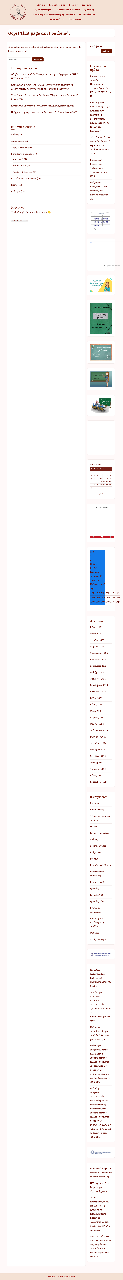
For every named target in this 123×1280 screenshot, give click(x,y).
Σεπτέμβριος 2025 (99, 685)
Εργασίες (89, 10)
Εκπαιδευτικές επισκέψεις (23, 179)
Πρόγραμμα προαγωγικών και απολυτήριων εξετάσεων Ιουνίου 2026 (44, 112)
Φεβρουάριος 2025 (99, 731)
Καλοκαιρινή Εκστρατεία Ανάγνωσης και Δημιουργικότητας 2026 (42, 106)
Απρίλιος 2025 (97, 718)
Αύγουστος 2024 (98, 769)
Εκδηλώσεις (95, 852)
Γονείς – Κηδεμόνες (22, 172)
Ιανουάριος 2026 (98, 660)
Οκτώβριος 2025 (98, 679)
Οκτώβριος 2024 (98, 756)
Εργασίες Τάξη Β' (98, 895)
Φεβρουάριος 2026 (99, 653)
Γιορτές (14, 185)
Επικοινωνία (75, 19)
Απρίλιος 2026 (97, 640)
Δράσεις (73, 5)
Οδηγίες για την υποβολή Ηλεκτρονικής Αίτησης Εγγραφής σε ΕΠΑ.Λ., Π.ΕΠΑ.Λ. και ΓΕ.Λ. (100, 86)
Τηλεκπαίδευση (87, 15)
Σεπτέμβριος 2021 (98, 782)
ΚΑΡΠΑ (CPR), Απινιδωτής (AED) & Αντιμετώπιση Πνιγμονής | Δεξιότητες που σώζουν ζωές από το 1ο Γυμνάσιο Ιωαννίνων (42, 87)
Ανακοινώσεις (57, 19)
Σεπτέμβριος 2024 (99, 763)
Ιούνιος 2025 (96, 705)
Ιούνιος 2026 (96, 627)
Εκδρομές (15, 192)
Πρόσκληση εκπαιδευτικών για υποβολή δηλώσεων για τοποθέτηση (99, 1033)
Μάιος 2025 (95, 711)
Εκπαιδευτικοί (19, 166)
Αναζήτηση (96, 47)
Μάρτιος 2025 (97, 724)
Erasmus (86, 5)
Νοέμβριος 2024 (98, 750)
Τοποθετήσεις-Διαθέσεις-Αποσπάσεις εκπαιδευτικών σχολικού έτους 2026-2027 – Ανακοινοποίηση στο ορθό (100, 1007)
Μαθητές (17, 159)
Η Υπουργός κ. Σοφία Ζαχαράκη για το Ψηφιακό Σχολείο (100, 1187)
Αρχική (41, 5)
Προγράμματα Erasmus (112, 266)
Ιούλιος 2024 (96, 776)
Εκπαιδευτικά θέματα (68, 10)
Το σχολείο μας (57, 5)
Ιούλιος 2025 (96, 698)
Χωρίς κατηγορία (19, 148)
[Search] (114, 12)
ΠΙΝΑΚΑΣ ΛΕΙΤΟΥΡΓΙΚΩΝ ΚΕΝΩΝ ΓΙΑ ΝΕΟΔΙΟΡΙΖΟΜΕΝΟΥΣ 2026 (100, 978)
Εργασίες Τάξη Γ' (98, 902)
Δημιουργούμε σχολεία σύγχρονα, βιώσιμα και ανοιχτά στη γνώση (101, 1173)
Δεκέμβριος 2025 (98, 666)
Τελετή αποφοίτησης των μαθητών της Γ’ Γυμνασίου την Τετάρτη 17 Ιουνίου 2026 (100, 146)
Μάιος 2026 (95, 634)
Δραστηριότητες (44, 10)
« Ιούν (100, 494)
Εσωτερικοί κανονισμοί (95, 910)
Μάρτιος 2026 (97, 647)
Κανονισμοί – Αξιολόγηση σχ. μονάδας (54, 15)
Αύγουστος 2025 (98, 692)
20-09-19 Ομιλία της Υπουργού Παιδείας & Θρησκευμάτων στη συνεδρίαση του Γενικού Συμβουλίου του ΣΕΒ (100, 1247)
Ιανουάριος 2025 (98, 737)
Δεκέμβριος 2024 (98, 743)
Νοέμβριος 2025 (98, 672)
